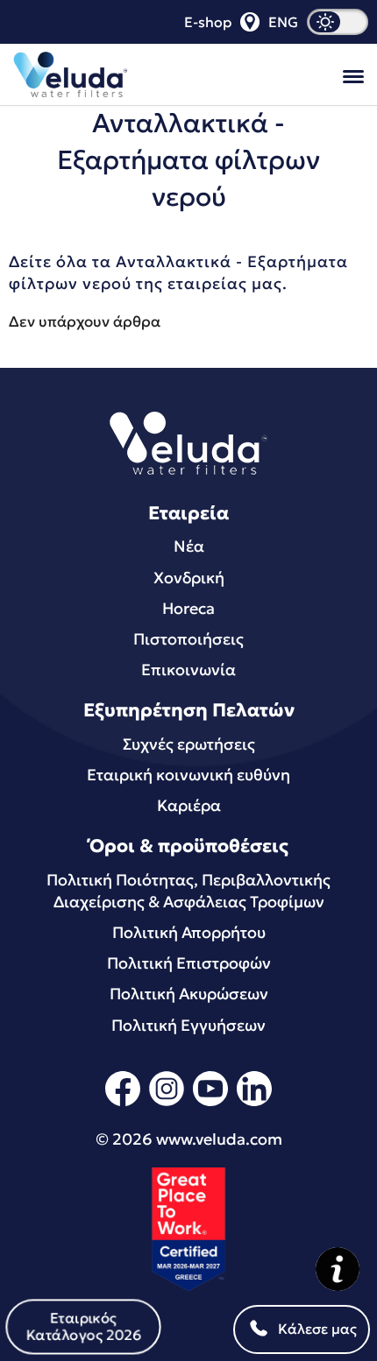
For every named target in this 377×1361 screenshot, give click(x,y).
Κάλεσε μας (317, 1328)
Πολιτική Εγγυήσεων (188, 1025)
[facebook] (122, 1103)
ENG (283, 22)
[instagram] (166, 1103)
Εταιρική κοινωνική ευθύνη (188, 775)
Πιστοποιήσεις (188, 639)
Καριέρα (189, 805)
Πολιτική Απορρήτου (189, 932)
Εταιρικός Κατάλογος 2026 (83, 1325)
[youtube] (210, 1103)
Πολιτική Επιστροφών (189, 963)
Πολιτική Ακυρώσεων (189, 994)
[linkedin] (254, 1103)
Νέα (189, 546)
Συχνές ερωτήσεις (189, 744)
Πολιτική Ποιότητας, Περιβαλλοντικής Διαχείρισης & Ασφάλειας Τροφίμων (188, 891)
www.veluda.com (219, 1139)
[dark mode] (337, 22)
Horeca (188, 608)
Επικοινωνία (188, 669)
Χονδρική (188, 578)
